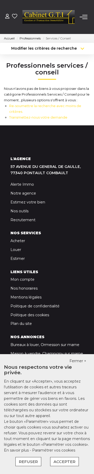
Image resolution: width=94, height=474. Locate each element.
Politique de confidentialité (35, 306)
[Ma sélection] (14, 16)
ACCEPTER (64, 461)
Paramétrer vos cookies (53, 450)
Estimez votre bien (27, 202)
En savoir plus (17, 450)
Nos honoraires (24, 288)
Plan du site (21, 323)
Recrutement (23, 220)
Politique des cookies (29, 315)
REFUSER (28, 461)
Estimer (17, 258)
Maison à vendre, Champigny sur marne (46, 353)
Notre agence (23, 193)
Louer (15, 249)
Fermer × (77, 361)
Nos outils (19, 211)
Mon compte (22, 279)
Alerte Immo (22, 184)
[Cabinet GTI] (48, 17)
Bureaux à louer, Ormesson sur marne (44, 344)
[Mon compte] (7, 16)
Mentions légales (26, 297)
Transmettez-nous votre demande (38, 117)
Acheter (17, 240)
